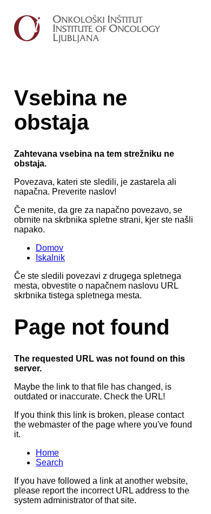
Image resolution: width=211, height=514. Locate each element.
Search (49, 462)
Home (47, 452)
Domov (49, 247)
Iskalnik (50, 257)
